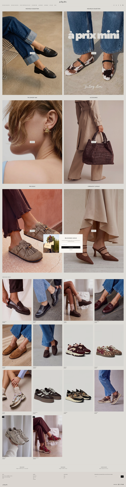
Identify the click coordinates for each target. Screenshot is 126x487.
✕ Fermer (70, 249)
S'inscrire (71, 247)
